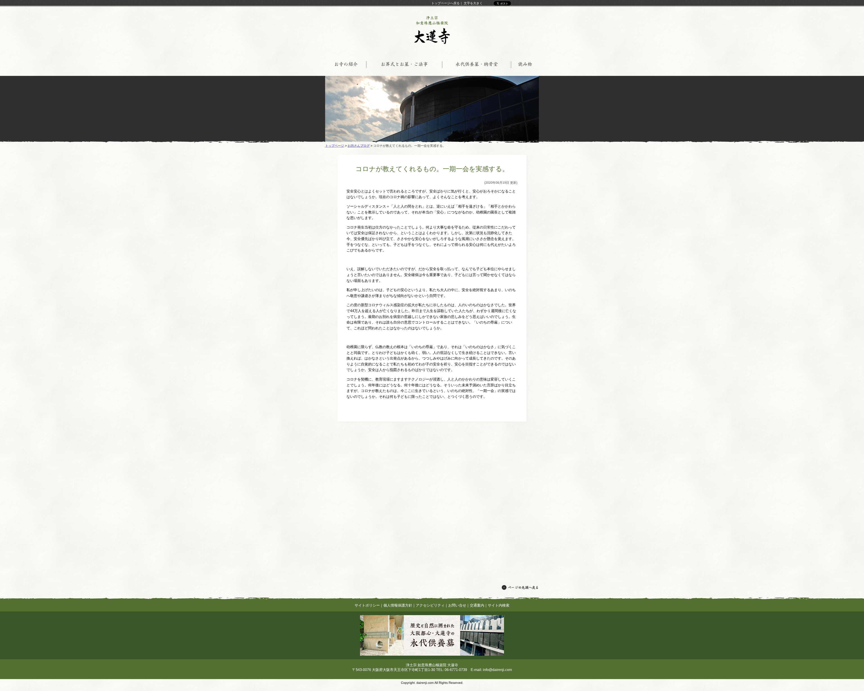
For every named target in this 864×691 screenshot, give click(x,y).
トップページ (334, 145)
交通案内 (477, 605)
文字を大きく (473, 3)
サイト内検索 (498, 605)
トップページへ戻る (445, 3)
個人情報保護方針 (397, 605)
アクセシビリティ (430, 605)
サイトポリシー (367, 605)
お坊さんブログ (359, 145)
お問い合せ (457, 605)
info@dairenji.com (497, 670)
